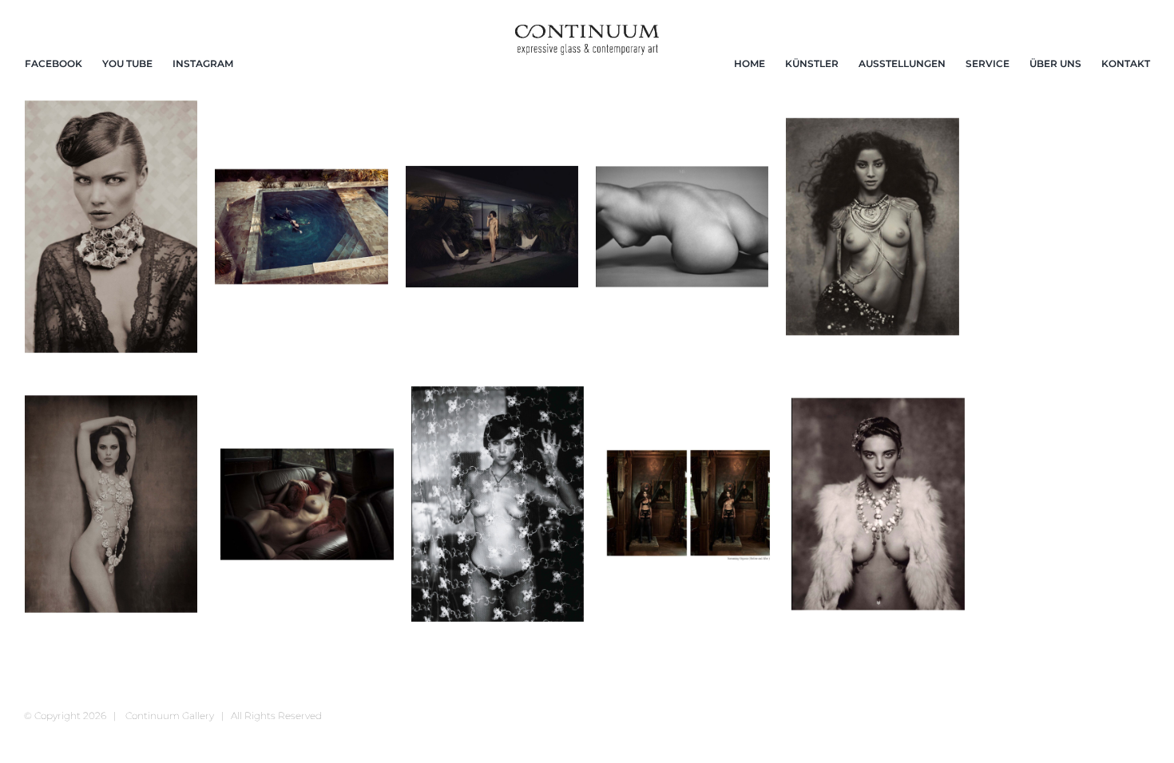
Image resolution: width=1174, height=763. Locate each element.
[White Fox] (877, 503)
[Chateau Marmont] (492, 226)
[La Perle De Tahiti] (872, 226)
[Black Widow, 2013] (301, 226)
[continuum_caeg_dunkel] (587, 31)
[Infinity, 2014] (682, 226)
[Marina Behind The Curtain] (497, 503)
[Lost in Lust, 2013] (306, 503)
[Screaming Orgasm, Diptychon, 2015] (687, 503)
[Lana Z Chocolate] (111, 503)
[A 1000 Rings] (111, 226)
